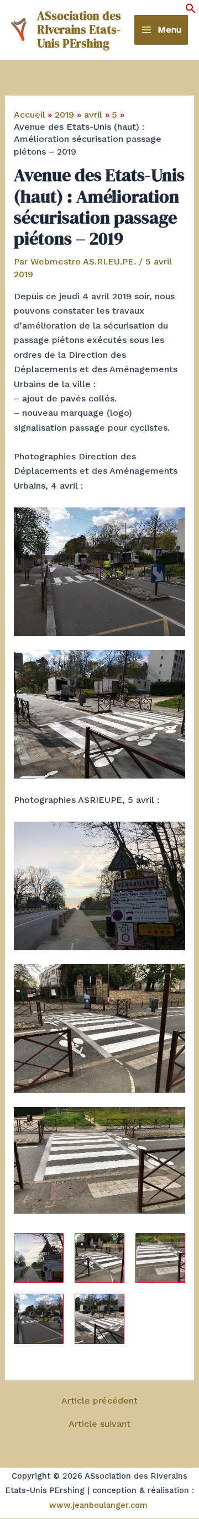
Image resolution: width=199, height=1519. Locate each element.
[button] (190, 11)
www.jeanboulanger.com (98, 1505)
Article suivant (99, 1424)
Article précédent (99, 1400)
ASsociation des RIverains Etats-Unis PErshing (79, 29)
